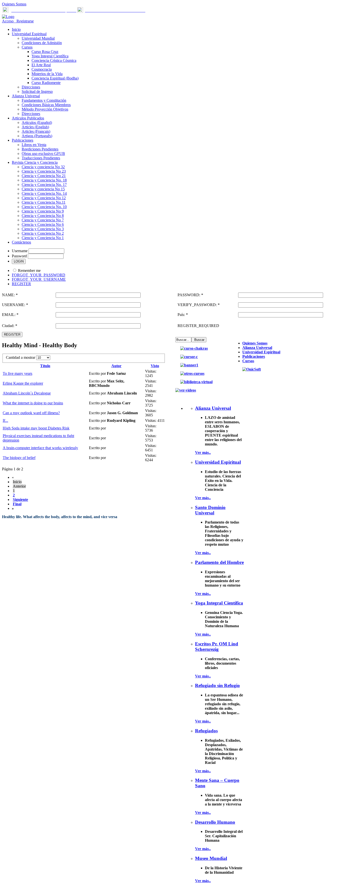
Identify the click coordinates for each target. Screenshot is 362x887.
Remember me (29, 270)
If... (5, 420)
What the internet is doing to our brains (33, 403)
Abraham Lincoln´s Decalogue (27, 393)
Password (19, 256)
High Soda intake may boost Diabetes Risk (36, 428)
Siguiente (20, 499)
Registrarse (24, 21)
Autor (116, 366)
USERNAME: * (15, 305)
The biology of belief (19, 458)
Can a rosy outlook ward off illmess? (31, 413)
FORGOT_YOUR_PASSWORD (38, 275)
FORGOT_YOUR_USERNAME (39, 279)
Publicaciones (253, 356)
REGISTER (21, 284)
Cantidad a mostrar (21, 357)
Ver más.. (203, 452)
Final (17, 504)
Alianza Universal (257, 347)
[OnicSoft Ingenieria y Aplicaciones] (251, 369)
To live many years (17, 373)
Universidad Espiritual (261, 352)
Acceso (8, 21)
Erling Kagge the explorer (23, 383)
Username (20, 251)
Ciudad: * (9, 326)
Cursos (248, 361)
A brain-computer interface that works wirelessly (40, 448)
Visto (155, 366)
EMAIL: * (10, 314)
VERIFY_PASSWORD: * (199, 305)
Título (45, 366)
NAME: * (10, 295)
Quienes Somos (14, 4)
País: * (183, 314)
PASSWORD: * (190, 295)
